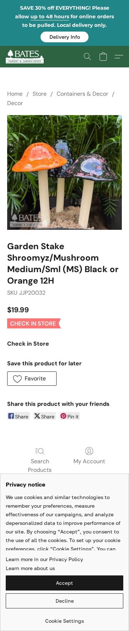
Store (40, 94)
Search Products (40, 465)
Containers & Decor (82, 94)
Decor (15, 103)
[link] (64, 618)
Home (15, 94)
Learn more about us (30, 568)
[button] (64, 37)
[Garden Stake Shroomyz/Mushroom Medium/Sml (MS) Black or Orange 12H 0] (64, 172)
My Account (89, 461)
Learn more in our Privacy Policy (44, 559)
